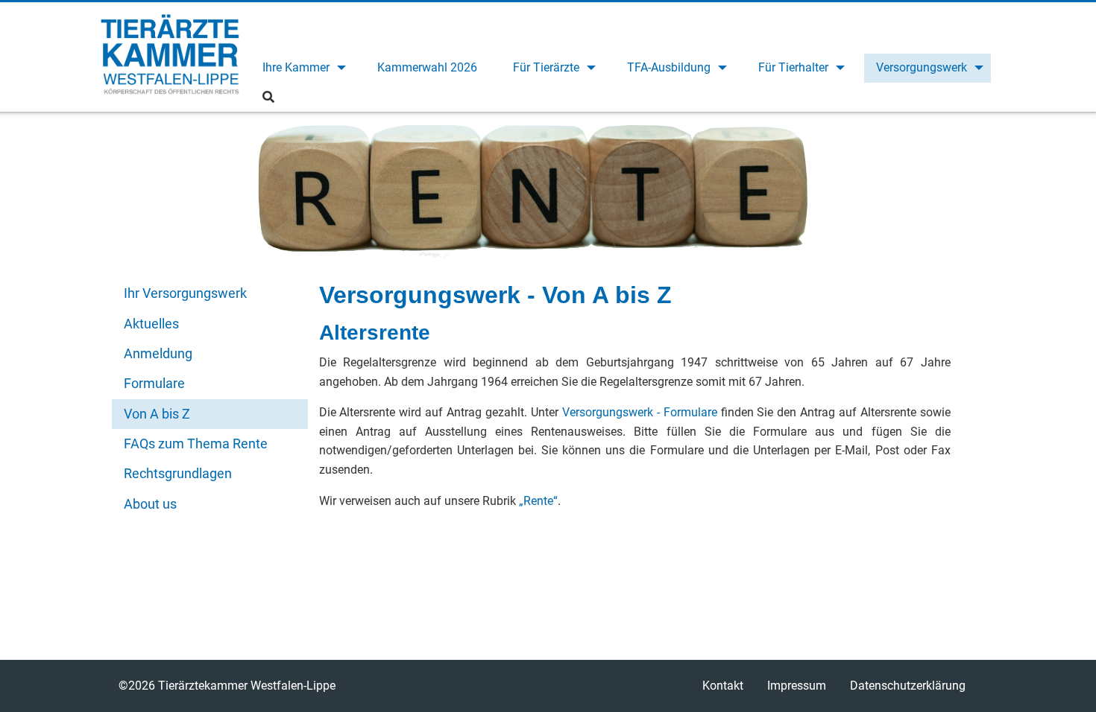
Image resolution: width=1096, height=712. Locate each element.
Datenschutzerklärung (908, 685)
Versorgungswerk (921, 67)
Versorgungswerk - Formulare (639, 412)
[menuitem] (302, 68)
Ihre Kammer (296, 67)
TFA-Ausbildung (669, 67)
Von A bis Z (157, 414)
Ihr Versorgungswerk (185, 293)
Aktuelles (151, 323)
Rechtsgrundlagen (178, 473)
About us (150, 504)
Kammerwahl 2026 (427, 67)
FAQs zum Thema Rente (196, 443)
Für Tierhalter (793, 67)
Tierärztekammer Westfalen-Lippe (170, 56)
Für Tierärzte (546, 67)
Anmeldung (158, 353)
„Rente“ (538, 501)
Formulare (154, 383)
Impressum (796, 685)
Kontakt (722, 685)
